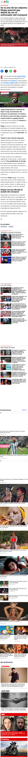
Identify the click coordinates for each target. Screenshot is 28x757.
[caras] (14, 715)
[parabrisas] (14, 740)
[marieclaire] (14, 691)
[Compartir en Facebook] (2, 71)
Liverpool (11, 226)
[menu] (2, 1)
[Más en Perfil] (9, 662)
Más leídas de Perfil (8, 348)
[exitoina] (14, 666)
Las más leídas (6, 285)
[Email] (14, 71)
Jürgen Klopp (21, 76)
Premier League (9, 83)
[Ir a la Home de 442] (6, 2)
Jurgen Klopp (4, 226)
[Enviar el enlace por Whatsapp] (10, 71)
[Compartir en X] (6, 71)
